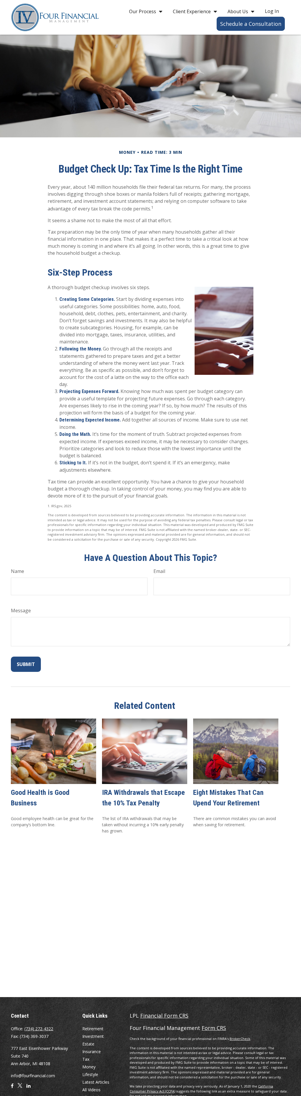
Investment (93, 1036)
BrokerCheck (240, 1038)
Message (21, 610)
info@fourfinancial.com (33, 1075)
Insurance (91, 1051)
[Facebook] (12, 1088)
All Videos (91, 1089)
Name (17, 571)
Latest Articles (95, 1082)
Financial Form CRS (164, 1015)
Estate (88, 1044)
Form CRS (214, 1027)
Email (159, 571)
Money (89, 1067)
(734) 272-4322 (38, 1028)
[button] (144, 11)
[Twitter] (20, 1088)
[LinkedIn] (28, 1088)
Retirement (92, 1028)
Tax (85, 1059)
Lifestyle (90, 1074)
